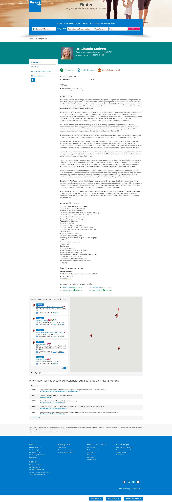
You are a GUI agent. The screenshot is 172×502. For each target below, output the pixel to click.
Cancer (89, 455)
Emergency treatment (36, 469)
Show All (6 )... (36, 417)
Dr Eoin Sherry (67, 288)
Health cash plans (35, 450)
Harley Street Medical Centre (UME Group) (49, 332)
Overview (34, 62)
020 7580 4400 (45, 313)
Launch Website (83, 55)
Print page (95, 498)
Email (54, 324)
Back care (90, 452)
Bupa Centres (33, 457)
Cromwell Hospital (42, 320)
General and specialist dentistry (39, 472)
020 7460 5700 (45, 324)
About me (35, 67)
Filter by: (34, 373)
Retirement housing (64, 450)
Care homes (62, 447)
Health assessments (35, 452)
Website (55, 313)
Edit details (112, 498)
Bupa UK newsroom (122, 450)
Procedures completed (39, 386)
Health (32, 444)
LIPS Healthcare (41, 344)
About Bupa (122, 444)
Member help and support (130, 489)
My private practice (38, 76)
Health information (97, 444)
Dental (32, 461)
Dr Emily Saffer (67, 290)
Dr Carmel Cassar (96, 290)
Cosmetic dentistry (35, 465)
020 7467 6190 (45, 336)
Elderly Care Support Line (66, 452)
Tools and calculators (94, 450)
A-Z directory (91, 447)
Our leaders (120, 455)
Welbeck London (41, 359)
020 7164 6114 (45, 352)
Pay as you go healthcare (37, 455)
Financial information (123, 447)
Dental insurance (34, 467)
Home (31, 39)
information (48, 432)
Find (133, 29)
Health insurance (34, 447)
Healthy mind (91, 459)
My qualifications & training (41, 71)
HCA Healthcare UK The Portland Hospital (49, 307)
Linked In (33, 80)
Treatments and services (37, 474)
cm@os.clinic (67, 278)
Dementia (90, 457)
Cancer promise (121, 452)
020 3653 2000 (45, 363)
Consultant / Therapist (43, 29)
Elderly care (64, 444)
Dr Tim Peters (95, 288)
